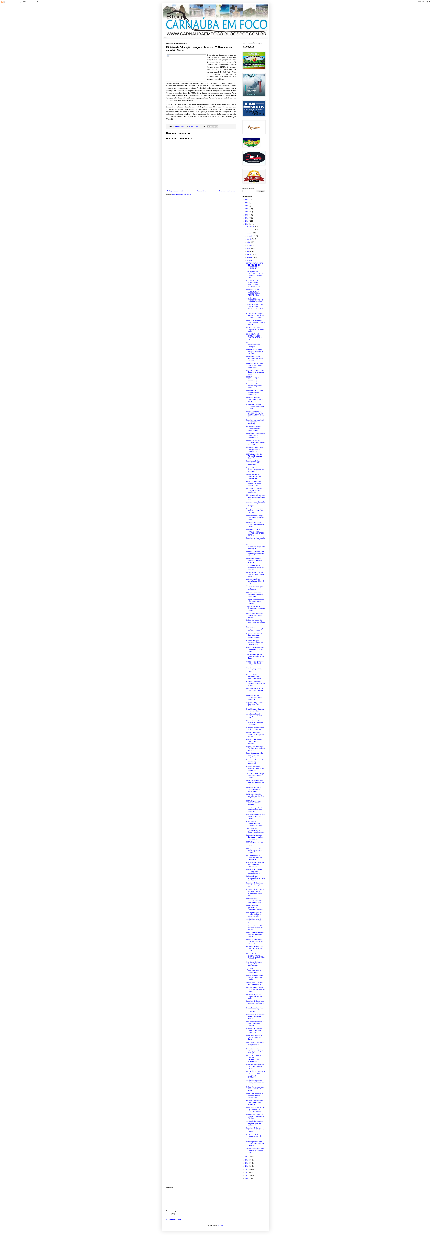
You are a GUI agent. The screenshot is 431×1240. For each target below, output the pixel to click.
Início (165, 37)
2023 (247, 206)
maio (249, 248)
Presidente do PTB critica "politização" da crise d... (255, 690)
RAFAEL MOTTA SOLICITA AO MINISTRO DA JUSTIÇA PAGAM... (254, 283)
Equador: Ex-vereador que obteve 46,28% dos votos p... (255, 322)
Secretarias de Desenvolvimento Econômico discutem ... (255, 830)
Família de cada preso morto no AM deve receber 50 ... (254, 1030)
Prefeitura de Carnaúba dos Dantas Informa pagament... (254, 365)
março (249, 254)
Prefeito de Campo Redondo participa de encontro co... (254, 358)
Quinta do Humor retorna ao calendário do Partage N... (255, 345)
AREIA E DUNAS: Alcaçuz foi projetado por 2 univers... (255, 775)
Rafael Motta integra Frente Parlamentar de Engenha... (255, 406)
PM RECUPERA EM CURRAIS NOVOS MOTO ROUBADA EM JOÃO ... (255, 532)
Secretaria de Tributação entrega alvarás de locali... (255, 1044)
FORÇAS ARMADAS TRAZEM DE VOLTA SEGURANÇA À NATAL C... (255, 414)
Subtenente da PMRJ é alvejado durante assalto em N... (254, 1095)
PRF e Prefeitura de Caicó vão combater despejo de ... (254, 857)
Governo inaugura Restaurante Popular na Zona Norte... (254, 642)
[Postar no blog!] (210, 126)
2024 (247, 202)
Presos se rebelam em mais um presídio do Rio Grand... (254, 941)
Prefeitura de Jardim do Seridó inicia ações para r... (254, 885)
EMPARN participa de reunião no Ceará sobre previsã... (254, 914)
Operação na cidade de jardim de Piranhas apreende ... (254, 1102)
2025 (247, 199)
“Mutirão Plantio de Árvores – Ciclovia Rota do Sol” (255, 608)
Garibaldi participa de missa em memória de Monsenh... (255, 921)
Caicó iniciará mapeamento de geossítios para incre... (255, 823)
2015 (247, 1160)
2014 (247, 1163)
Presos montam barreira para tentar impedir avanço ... (255, 934)
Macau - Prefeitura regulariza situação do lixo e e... (255, 734)
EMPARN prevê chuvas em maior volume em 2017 (254, 844)
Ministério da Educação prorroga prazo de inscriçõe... (254, 490)
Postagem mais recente (175, 191)
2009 (247, 1178)
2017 (247, 224)
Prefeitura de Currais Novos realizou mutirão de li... (255, 996)
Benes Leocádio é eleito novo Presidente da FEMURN (254, 1010)
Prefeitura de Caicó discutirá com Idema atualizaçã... (254, 697)
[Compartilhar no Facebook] (214, 126)
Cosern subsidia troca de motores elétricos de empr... (255, 649)
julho (249, 242)
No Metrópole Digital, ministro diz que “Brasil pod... (255, 329)
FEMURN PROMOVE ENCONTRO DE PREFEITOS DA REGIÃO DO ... (254, 292)
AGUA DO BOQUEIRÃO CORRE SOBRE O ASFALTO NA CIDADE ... (255, 307)
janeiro (249, 260)
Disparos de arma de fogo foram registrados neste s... (255, 816)
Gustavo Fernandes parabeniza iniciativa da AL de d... (255, 683)
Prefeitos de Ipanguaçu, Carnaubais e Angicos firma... (255, 517)
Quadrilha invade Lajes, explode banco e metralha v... (254, 449)
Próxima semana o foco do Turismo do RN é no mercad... (255, 989)
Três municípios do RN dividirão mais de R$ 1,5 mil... (254, 928)
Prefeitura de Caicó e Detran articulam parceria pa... (253, 789)
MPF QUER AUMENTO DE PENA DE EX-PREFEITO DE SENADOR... (254, 266)
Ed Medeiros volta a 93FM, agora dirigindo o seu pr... (255, 1051)
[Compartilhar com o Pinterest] (217, 126)
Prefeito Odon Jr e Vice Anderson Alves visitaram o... (254, 392)
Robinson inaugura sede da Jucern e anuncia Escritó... (255, 1066)
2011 (247, 1172)
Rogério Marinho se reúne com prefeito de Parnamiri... (255, 470)
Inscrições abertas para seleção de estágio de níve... (255, 782)
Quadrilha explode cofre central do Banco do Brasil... (254, 948)
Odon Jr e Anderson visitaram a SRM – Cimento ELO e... (253, 483)
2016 (247, 1157)
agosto (249, 239)
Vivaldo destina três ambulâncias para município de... (253, 476)
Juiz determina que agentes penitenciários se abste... (255, 567)
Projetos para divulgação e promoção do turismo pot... (255, 553)
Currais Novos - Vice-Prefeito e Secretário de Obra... (255, 670)
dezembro (250, 227)
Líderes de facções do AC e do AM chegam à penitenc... (255, 1023)
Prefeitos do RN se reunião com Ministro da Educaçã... (254, 463)
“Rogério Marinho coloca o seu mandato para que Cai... (255, 601)
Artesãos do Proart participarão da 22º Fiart (254, 716)
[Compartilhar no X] (212, 126)
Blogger (220, 1225)
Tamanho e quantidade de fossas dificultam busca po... (254, 810)
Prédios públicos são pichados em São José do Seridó (255, 796)
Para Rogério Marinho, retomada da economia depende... (255, 1143)
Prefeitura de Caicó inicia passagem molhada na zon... (255, 1003)
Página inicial (201, 191)
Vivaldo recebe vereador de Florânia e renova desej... (255, 1150)
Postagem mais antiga (227, 191)
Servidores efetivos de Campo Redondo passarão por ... (254, 964)
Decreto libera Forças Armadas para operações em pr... (254, 871)
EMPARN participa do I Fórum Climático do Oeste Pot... (254, 456)
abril (248, 251)
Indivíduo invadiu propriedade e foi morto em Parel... (255, 878)
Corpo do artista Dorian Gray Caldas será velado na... (254, 741)
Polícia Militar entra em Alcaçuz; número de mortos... (254, 977)
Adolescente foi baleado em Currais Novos (254, 983)
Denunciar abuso (173, 1220)
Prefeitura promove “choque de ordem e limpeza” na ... (254, 399)
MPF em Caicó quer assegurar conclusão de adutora (254, 594)
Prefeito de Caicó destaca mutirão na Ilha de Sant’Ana (255, 1016)
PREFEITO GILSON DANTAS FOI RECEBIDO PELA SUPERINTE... (253, 1058)
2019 (247, 218)
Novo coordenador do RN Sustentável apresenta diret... (255, 372)
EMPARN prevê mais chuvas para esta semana (253, 803)
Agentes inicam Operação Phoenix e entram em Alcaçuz (255, 504)
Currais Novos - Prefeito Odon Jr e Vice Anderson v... (254, 704)
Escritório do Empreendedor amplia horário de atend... (255, 629)
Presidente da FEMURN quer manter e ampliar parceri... (255, 574)
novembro (250, 230)
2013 (247, 1166)
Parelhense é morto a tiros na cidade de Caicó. (254, 1037)
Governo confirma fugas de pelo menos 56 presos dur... (255, 588)
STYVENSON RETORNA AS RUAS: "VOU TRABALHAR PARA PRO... (255, 892)
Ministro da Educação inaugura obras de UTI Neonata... (255, 351)
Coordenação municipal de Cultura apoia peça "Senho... (255, 1116)
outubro (250, 233)
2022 (247, 209)
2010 (247, 1175)
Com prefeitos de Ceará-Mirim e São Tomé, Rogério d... (255, 663)
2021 (247, 212)
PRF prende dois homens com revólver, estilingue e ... (255, 497)
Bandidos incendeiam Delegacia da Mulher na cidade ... (254, 837)
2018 (247, 221)
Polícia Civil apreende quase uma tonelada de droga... (255, 622)
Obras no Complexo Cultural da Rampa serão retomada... (253, 428)
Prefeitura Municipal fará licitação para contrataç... (255, 422)
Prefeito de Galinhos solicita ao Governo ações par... (254, 560)
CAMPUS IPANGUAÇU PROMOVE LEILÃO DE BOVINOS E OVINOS (255, 315)
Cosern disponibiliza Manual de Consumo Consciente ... (254, 722)
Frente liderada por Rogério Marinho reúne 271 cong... (255, 442)
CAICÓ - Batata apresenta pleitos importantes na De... (254, 676)
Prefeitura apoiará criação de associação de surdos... (255, 540)
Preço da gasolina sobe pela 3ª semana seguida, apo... (254, 755)
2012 (247, 1169)
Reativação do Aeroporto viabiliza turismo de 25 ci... (255, 1137)
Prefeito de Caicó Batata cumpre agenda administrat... (255, 762)
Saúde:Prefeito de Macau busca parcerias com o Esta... (255, 656)
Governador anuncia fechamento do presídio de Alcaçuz (255, 547)
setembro (250, 236)
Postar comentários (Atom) (181, 194)
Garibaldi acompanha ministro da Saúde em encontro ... (255, 1082)
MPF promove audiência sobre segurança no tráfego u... (255, 851)
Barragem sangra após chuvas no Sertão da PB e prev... (254, 510)
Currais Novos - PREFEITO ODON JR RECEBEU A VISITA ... (255, 300)
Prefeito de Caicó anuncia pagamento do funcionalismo (255, 435)
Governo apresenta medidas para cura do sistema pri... (255, 768)
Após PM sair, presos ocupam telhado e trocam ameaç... (253, 971)
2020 (247, 215)
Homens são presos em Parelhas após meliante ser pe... (255, 748)
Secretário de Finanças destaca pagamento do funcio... (255, 386)
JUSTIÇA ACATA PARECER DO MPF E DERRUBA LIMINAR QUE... (254, 274)
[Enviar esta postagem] (204, 126)
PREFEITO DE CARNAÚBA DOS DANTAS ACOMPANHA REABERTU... (255, 956)
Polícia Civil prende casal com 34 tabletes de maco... (255, 1089)
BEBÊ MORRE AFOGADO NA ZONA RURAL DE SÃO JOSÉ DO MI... (255, 1109)
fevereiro (250, 257)
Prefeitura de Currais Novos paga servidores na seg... (255, 524)
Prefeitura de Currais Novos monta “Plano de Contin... (255, 1130)
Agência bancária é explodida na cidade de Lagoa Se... (255, 581)
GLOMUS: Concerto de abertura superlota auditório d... (254, 1123)
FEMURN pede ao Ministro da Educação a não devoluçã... (255, 379)
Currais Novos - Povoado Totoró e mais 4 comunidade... (255, 864)
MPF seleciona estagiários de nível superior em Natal (254, 900)
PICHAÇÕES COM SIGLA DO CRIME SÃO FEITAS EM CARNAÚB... (255, 1074)
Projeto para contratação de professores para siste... (255, 615)
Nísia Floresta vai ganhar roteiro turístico (255, 710)
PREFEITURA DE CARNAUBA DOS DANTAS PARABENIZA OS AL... (255, 337)
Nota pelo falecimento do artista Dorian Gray (255, 728)
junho (249, 245)
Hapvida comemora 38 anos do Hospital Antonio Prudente (254, 635)
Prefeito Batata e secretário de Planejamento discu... (254, 907)
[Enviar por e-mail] (208, 126)
